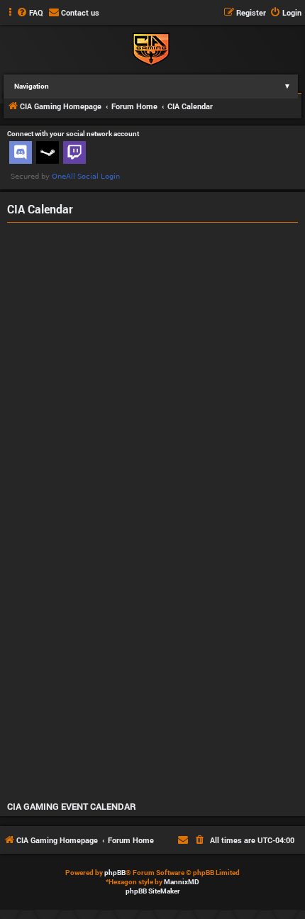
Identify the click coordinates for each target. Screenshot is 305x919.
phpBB (115, 872)
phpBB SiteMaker (153, 891)
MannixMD (181, 881)
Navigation (152, 86)
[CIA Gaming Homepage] (150, 47)
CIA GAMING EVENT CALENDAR (71, 806)
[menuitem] (29, 12)
